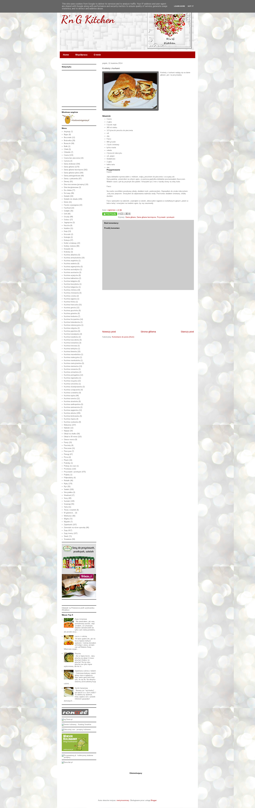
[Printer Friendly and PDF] (109, 214)
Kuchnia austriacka (71, 272)
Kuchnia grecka (70, 308)
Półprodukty (68, 478)
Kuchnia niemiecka (71, 366)
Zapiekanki (68, 525)
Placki (66, 460)
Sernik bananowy (81, 688)
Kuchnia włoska (70, 413)
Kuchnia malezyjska (71, 357)
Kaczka (67, 225)
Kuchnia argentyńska (72, 267)
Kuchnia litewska (70, 352)
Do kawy (67, 193)
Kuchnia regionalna (71, 378)
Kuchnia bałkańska (71, 278)
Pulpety (67, 475)
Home (66, 55)
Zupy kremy (68, 533)
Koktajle (67, 237)
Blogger (153, 800)
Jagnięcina (68, 223)
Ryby (66, 484)
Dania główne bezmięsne (146, 217)
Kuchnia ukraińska (71, 401)
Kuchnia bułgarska (71, 287)
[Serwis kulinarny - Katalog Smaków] (76, 724)
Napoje (66, 431)
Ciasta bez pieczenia (72, 158)
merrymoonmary (123, 800)
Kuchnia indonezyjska (72, 325)
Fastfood (67, 208)
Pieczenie (67, 448)
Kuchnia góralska (70, 313)
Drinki (66, 202)
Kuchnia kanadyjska (71, 334)
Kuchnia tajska (69, 396)
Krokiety (67, 252)
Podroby (67, 463)
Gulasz (66, 220)
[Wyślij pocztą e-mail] (119, 213)
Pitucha (78, 654)
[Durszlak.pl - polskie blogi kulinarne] (67, 762)
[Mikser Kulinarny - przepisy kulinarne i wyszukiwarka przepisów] (75, 750)
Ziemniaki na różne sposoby (75, 527)
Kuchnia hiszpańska (71, 319)
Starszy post (187, 331)
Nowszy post (109, 331)
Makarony (67, 425)
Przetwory (68, 469)
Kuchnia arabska (70, 264)
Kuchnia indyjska (70, 328)
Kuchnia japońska (71, 331)
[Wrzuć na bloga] (121, 213)
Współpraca (81, 55)
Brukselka (68, 140)
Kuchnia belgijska (70, 281)
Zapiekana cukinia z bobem (85, 671)
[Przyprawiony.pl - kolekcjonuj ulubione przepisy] (79, 757)
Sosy (66, 498)
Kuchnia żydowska (71, 422)
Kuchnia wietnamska (72, 407)
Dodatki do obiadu (71, 199)
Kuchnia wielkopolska (72, 404)
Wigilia (66, 519)
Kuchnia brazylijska (71, 284)
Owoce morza (69, 439)
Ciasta (66, 155)
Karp (65, 231)
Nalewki (67, 428)
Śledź (66, 536)
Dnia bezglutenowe (71, 187)
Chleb (66, 149)
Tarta (66, 507)
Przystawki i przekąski (165, 217)
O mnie (97, 55)
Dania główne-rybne (71, 173)
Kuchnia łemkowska (71, 416)
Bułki (66, 146)
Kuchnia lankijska (70, 349)
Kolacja (67, 240)
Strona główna (148, 331)
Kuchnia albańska (71, 255)
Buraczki (67, 143)
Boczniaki (67, 137)
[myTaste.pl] (67, 719)
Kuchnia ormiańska (71, 372)
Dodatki (67, 196)
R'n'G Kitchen (87, 19)
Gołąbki (67, 211)
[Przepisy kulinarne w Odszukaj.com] (76, 729)
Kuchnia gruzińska (71, 310)
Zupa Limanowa (81, 619)
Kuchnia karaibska (71, 337)
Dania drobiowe (70, 164)
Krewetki (67, 249)
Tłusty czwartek (70, 510)
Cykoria (67, 161)
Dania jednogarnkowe (72, 176)
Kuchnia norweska (71, 369)
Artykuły (67, 132)
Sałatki (66, 489)
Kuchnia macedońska (72, 354)
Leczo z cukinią (81, 636)
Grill (65, 214)
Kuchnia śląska (70, 419)
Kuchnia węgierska (71, 410)
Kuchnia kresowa (70, 346)
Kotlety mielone (70, 246)
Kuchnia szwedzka (71, 393)
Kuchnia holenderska (72, 322)
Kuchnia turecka (70, 398)
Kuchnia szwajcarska (72, 390)
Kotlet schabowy (70, 243)
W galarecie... (69, 513)
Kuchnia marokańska (72, 360)
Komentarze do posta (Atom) (123, 337)
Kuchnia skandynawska (73, 387)
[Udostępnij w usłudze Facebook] (127, 213)
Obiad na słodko (70, 434)
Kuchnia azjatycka (71, 275)
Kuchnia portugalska (72, 375)
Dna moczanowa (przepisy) (74, 184)
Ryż (65, 486)
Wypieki (67, 522)
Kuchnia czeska (70, 296)
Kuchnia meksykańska (72, 363)
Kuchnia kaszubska (71, 340)
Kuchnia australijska (71, 269)
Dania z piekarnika (71, 179)
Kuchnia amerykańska (72, 258)
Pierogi (66, 454)
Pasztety (67, 445)
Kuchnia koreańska (71, 343)
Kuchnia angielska (71, 261)
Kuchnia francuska (71, 305)
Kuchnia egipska (70, 299)
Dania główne (131, 217)
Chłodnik (67, 152)
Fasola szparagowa (71, 205)
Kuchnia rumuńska (71, 384)
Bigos (66, 135)
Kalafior (67, 228)
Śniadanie (67, 539)
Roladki (67, 481)
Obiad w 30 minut (70, 437)
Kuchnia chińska (70, 290)
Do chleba (68, 190)
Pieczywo (67, 451)
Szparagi (67, 504)
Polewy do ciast (70, 466)
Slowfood (67, 495)
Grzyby (66, 217)
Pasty (66, 442)
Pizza (66, 457)
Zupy (66, 530)
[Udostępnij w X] (124, 213)
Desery (66, 181)
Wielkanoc (68, 516)
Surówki (67, 501)
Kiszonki (67, 234)
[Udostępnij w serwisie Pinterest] (129, 213)
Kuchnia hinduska (71, 316)
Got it (191, 6)
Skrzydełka (68, 492)
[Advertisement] (148, 310)
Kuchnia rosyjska (70, 381)
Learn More (179, 6)
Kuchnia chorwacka (71, 293)
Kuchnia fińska (69, 302)
